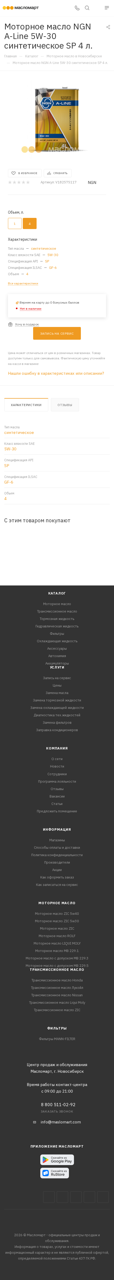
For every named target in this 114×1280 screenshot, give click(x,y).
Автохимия (57, 656)
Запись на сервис (57, 678)
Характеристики (26, 405)
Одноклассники (103, 1197)
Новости (57, 766)
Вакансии (57, 796)
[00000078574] (57, 119)
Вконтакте (49, 1197)
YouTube (89, 1197)
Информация (57, 829)
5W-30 (52, 255)
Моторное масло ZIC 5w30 (57, 921)
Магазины (57, 840)
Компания (57, 748)
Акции (57, 870)
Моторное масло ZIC (57, 928)
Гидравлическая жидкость (57, 626)
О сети (57, 759)
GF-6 (53, 267)
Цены (57, 685)
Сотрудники (57, 774)
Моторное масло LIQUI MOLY (57, 943)
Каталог (57, 593)
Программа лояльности (57, 781)
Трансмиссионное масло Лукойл (57, 987)
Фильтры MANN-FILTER (57, 1039)
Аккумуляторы (57, 663)
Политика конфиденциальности (57, 855)
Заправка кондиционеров (57, 730)
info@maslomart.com (61, 1121)
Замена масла (57, 693)
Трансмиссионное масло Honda (57, 980)
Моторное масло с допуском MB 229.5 (57, 965)
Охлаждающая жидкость (57, 641)
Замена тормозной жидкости (57, 700)
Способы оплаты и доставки (57, 847)
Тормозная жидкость (57, 619)
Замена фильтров (57, 722)
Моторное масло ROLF (57, 936)
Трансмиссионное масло (57, 611)
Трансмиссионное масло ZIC (57, 1010)
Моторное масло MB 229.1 (57, 951)
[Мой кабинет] (97, 8)
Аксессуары (57, 648)
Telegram (76, 1197)
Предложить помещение (57, 811)
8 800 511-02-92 (58, 1104)
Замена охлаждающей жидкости (57, 707)
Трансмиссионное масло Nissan (57, 995)
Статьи (57, 803)
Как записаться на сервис (57, 884)
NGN (92, 182)
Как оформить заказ (57, 877)
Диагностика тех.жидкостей (57, 715)
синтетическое (43, 248)
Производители (57, 862)
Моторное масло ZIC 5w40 (57, 913)
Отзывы (65, 405)
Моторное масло (57, 604)
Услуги (57, 667)
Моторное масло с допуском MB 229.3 (57, 958)
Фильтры (57, 633)
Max (62, 1197)
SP (47, 261)
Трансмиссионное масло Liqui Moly (57, 1002)
